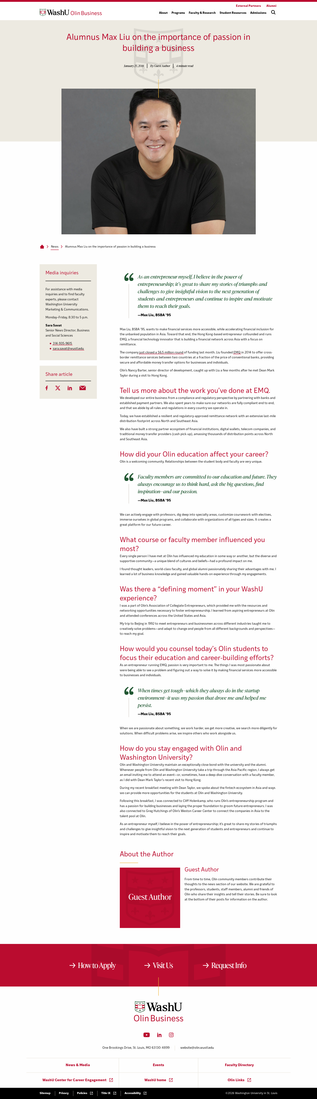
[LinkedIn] (70, 389)
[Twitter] (57, 389)
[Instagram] (171, 1036)
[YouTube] (146, 1036)
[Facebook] (46, 389)
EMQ (237, 352)
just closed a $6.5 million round (161, 352)
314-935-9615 (62, 343)
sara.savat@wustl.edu (68, 348)
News (54, 246)
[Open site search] (273, 12)
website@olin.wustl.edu (197, 1047)
